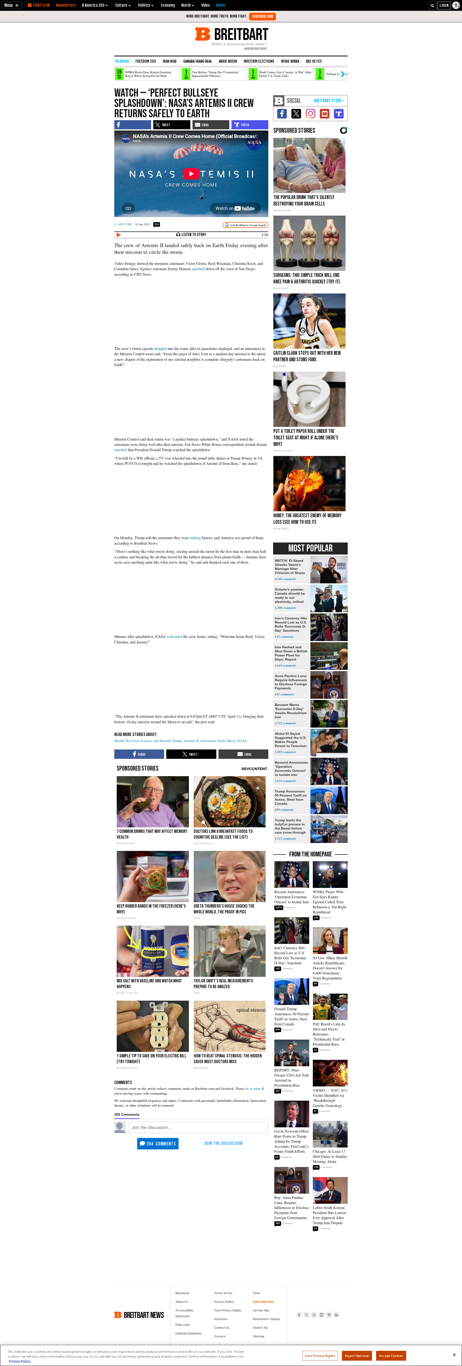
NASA (242, 740)
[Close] (454, 1354)
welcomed (174, 636)
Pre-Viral (132, 740)
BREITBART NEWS (144, 1315)
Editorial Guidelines (188, 1333)
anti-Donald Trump (167, 740)
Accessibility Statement (184, 1313)
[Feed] (336, 1314)
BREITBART (240, 34)
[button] (11, 5)
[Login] (444, 5)
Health (119, 740)
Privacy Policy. (20, 1361)
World (186, 5)
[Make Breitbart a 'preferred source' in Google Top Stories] (245, 225)
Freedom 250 (145, 61)
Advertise (221, 1319)
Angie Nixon (228, 61)
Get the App (261, 1310)
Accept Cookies (391, 1355)
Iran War (170, 61)
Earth (221, 740)
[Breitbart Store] (220, 5)
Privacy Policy (224, 1302)
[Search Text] (432, 5)
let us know (253, 1088)
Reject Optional (357, 1355)
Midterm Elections (259, 61)
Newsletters (66, 5)
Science (146, 740)
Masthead (182, 1293)
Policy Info (182, 1325)
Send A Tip (260, 1327)
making (195, 537)
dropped (160, 348)
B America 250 (93, 5)
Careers (219, 1336)
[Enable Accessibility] (456, 5)
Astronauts (208, 740)
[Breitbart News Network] (278, 100)
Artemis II (191, 740)
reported (120, 449)
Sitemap (258, 1336)
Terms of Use (223, 1293)
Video (205, 5)
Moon (231, 740)
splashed (198, 268)
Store (256, 1293)
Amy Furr (125, 224)
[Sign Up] (262, 16)
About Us (181, 1302)
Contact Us (222, 1327)
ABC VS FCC (314, 61)
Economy (168, 5)
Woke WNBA (290, 61)
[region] (231, 1355)
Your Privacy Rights (320, 1355)
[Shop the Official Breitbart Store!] (329, 100)
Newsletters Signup (266, 1319)
